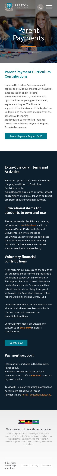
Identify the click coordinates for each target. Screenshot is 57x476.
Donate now (16, 342)
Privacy (35, 465)
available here (28, 225)
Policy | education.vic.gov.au (36, 394)
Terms (25, 465)
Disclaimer (46, 465)
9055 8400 (25, 327)
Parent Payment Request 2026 (26, 136)
